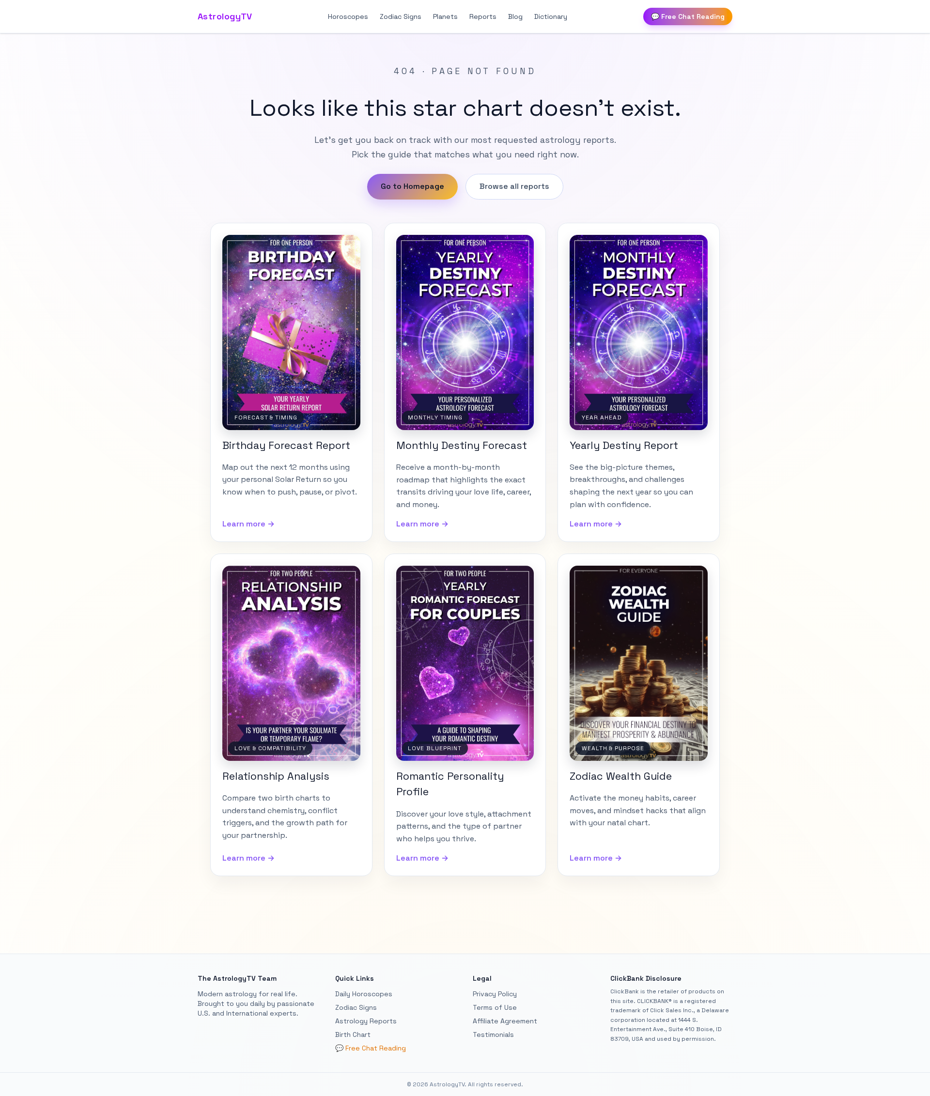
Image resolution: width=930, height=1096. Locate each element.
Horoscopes (348, 16)
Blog (515, 16)
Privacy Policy (495, 993)
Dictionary (550, 16)
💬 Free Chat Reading (688, 16)
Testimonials (493, 1034)
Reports (482, 16)
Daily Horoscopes (363, 993)
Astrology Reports (366, 1021)
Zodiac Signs (400, 16)
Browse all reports (514, 186)
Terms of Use (495, 1007)
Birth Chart (353, 1034)
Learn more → (248, 524)
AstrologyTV (225, 16)
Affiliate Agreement (505, 1021)
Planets (445, 16)
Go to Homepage (412, 186)
